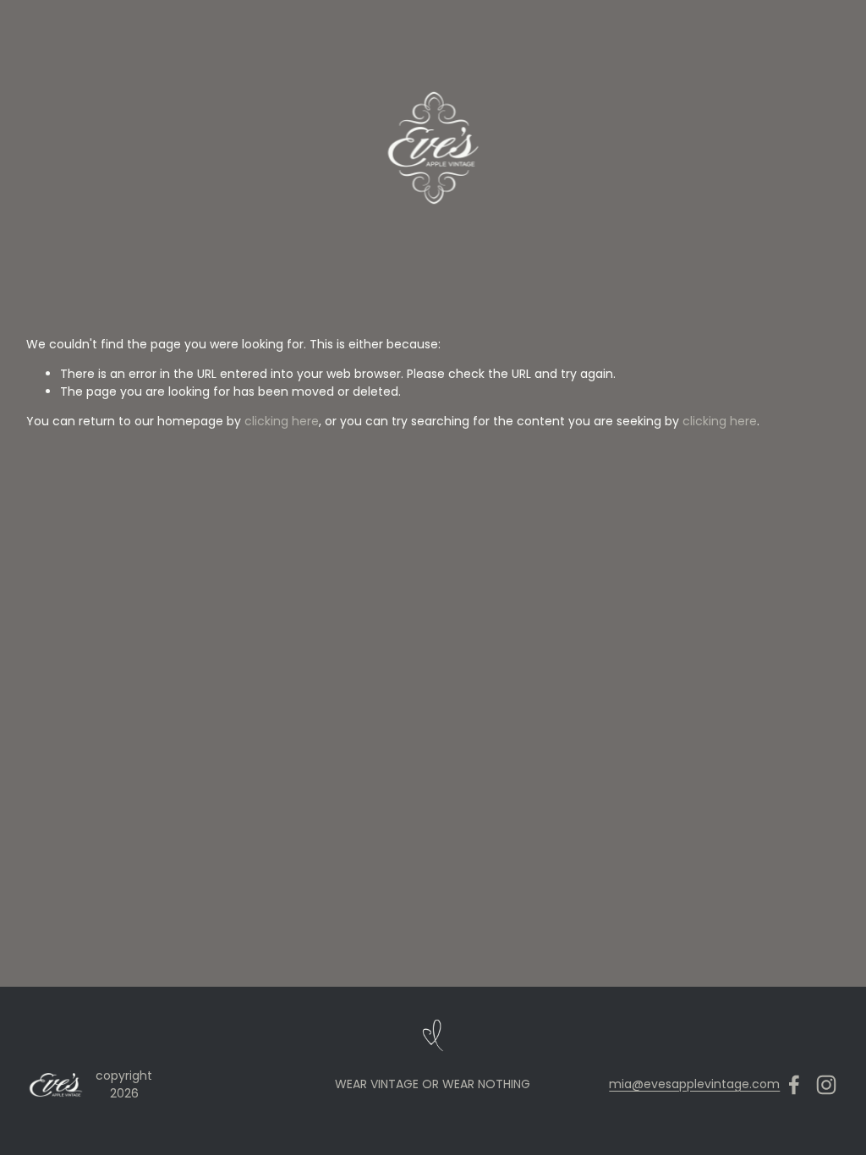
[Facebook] (794, 1085)
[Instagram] (826, 1085)
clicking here (281, 421)
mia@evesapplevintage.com (694, 1084)
